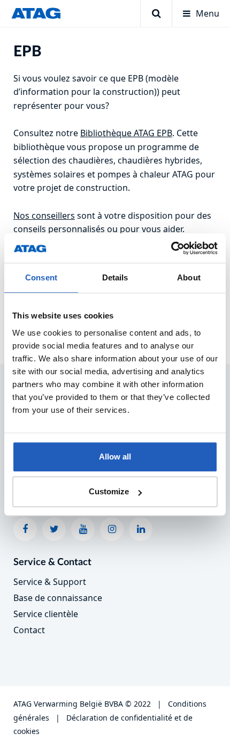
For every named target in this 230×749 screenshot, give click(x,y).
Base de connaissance (57, 598)
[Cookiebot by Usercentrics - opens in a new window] (171, 248)
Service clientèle (45, 614)
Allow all (115, 456)
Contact (29, 630)
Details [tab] (115, 277)
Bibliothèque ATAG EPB (126, 133)
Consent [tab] (41, 277)
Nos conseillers (44, 215)
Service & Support (49, 582)
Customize (109, 491)
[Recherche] (156, 13)
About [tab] (189, 277)
